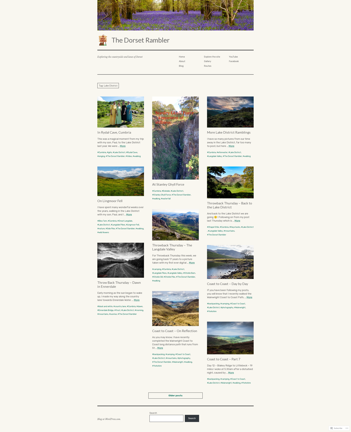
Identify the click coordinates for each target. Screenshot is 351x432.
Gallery (207, 61)
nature (102, 228)
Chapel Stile (213, 227)
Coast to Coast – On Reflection (174, 331)
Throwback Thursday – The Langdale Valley (172, 247)
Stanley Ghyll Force (162, 195)
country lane (120, 306)
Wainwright (240, 307)
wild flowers (104, 232)
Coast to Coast (238, 304)
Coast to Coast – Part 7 (223, 359)
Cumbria (102, 152)
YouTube (233, 56)
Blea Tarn (103, 221)
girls (110, 152)
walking (137, 156)
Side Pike (111, 228)
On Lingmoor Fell (109, 201)
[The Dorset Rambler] (175, 15)
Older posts (175, 395)
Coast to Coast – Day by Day (227, 284)
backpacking (214, 304)
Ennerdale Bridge (106, 310)
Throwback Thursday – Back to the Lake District (229, 205)
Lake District (119, 152)
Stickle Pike (170, 277)
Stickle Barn (190, 273)
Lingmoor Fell (133, 225)
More (123, 146)
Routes (207, 66)
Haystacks (235, 227)
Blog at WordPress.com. (109, 419)
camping (157, 269)
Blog (181, 66)
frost (118, 310)
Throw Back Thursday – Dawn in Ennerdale (119, 284)
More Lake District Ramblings (228, 132)
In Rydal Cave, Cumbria (114, 132)
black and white (106, 306)
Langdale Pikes (118, 225)
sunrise (114, 314)
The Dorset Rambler (141, 40)
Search (153, 413)
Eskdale (166, 191)
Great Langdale (125, 221)
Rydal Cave (132, 152)
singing (102, 156)
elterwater (223, 152)
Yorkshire (212, 311)
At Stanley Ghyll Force (168, 184)
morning (139, 310)
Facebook (234, 61)
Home (182, 56)
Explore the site (212, 56)
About (182, 61)
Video (129, 156)
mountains (230, 231)
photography (227, 307)
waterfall (166, 199)
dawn (140, 306)
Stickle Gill (158, 277)
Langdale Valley (215, 156)
